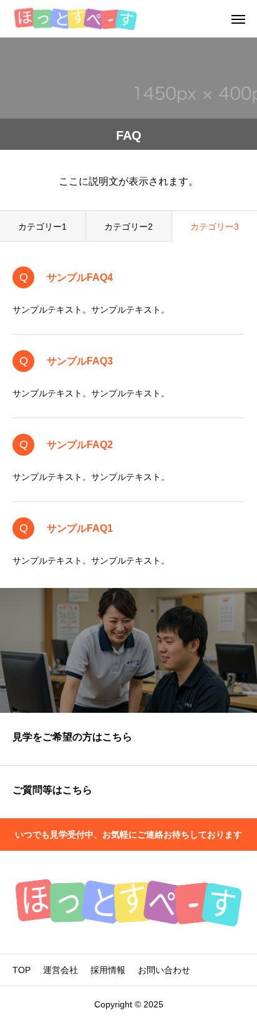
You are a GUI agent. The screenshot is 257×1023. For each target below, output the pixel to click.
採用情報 (107, 970)
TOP (21, 970)
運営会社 (60, 970)
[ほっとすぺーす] (75, 18)
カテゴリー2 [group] (128, 227)
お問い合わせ (164, 970)
